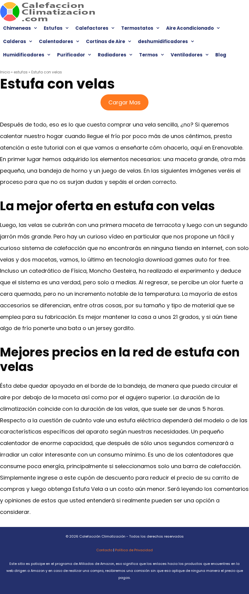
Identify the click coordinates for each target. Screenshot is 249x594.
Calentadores (56, 41)
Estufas (53, 28)
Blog (220, 55)
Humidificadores (23, 55)
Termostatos (137, 28)
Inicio (5, 72)
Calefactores (91, 28)
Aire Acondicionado (190, 28)
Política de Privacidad (134, 550)
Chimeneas (17, 28)
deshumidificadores (163, 41)
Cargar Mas (124, 102)
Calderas (14, 41)
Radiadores (112, 55)
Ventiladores (187, 55)
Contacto (104, 550)
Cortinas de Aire (105, 41)
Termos (148, 55)
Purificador (71, 55)
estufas (21, 72)
